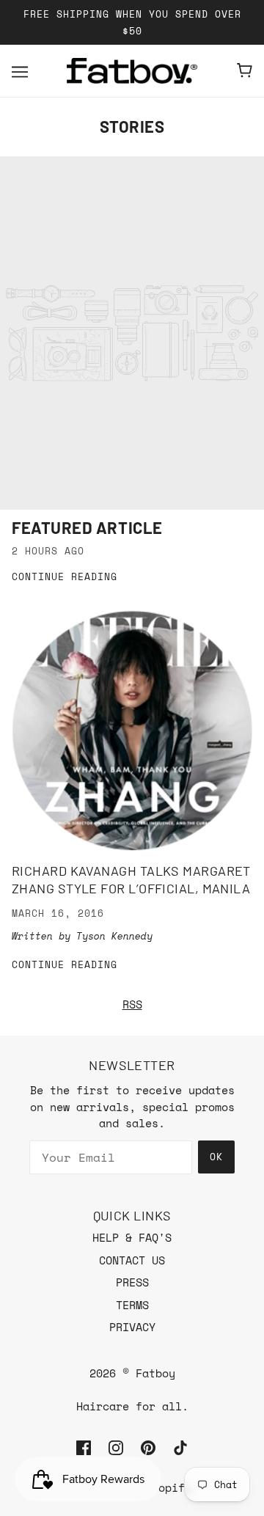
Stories (132, 126)
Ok (216, 1156)
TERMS (132, 1305)
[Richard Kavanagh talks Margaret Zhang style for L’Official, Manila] (132, 731)
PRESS (132, 1282)
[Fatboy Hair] (132, 71)
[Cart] (244, 70)
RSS (132, 1004)
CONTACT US (132, 1260)
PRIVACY (132, 1327)
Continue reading (64, 577)
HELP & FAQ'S (132, 1237)
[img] (83, 1446)
